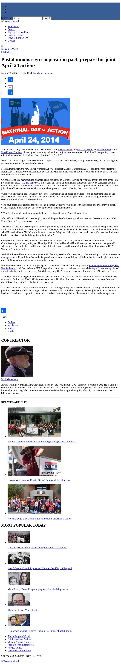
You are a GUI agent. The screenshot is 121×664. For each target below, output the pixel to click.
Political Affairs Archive (20, 639)
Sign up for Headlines (18, 32)
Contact (11, 29)
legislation (13, 325)
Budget (11, 322)
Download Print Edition (19, 650)
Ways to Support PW (18, 37)
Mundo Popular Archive (20, 642)
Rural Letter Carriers (11, 152)
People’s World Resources (21, 644)
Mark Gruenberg (45, 73)
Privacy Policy (15, 647)
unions (11, 328)
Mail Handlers (104, 149)
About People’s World (19, 636)
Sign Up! (5, 51)
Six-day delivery (29, 182)
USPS (11, 330)
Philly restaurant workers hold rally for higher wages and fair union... (42, 441)
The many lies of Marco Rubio (23, 610)
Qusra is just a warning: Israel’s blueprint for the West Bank (37, 547)
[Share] (64, 79)
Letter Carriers (65, 149)
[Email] (64, 87)
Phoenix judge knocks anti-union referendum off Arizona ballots (39, 518)
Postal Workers (84, 149)
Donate (11, 40)
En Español (13, 26)
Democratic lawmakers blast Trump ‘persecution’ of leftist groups (40, 631)
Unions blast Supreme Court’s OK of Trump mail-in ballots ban (39, 480)
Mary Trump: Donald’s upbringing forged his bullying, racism (38, 589)
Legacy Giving (15, 35)
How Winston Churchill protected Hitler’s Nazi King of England (40, 568)
